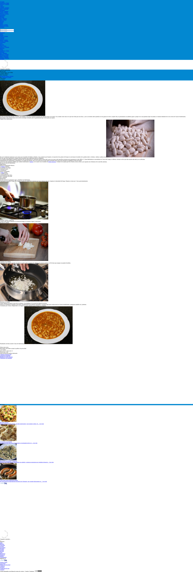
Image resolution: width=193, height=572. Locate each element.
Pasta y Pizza (3, 20)
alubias (31, 161)
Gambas (2, 550)
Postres (1, 22)
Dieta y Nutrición (4, 9)
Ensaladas (2, 10)
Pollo (1, 542)
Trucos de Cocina (4, 26)
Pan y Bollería (3, 18)
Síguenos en (3, 558)
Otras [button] (1, 43)
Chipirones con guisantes (6, 358)
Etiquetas (2, 541)
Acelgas (2, 546)
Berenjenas (2, 553)
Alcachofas (2, 547)
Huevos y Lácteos (4, 13)
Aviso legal (2, 563)
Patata (2, 172)
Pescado (2, 21)
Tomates (3, 166)
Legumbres (2, 15)
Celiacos (2, 6)
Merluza (2, 544)
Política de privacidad (5, 564)
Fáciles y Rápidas (4, 11)
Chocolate (2, 545)
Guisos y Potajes (4, 12)
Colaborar (2, 566)
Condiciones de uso (4, 568)
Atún (1, 552)
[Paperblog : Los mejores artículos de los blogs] (3, 484)
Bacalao (2, 551)
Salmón (2, 556)
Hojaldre (2, 548)
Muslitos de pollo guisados (6, 357)
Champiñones (3, 557)
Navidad (2, 17)
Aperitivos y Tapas (4, 3)
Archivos (2, 567)
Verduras (2, 27)
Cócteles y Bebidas (4, 7)
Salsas (1, 23)
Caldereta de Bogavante (5, 354)
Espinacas (2, 554)
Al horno (2, 1)
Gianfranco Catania (6, 77)
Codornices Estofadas (5, 355)
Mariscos (2, 16)
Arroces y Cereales (4, 4)
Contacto (2, 569)
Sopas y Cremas (4, 24)
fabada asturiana (52, 161)
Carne (1, 5)
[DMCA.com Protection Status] (38, 571)
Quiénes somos (3, 562)
